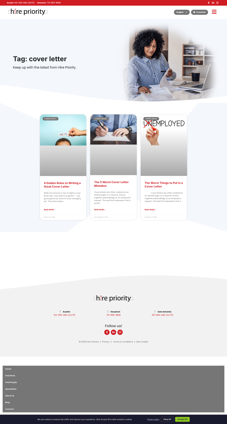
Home (8, 369)
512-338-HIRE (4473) (64, 315)
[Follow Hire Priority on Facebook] (208, 2)
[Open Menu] (214, 11)
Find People (11, 382)
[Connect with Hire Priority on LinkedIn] (213, 2)
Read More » (49, 210)
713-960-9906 (113, 315)
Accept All (182, 419)
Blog (7, 402)
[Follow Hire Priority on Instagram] (217, 2)
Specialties (10, 389)
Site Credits (142, 341)
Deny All (167, 419)
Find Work (10, 375)
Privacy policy (153, 419)
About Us (9, 395)
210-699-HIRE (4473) (162, 315)
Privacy (106, 341)
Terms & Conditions (123, 341)
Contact (9, 409)
